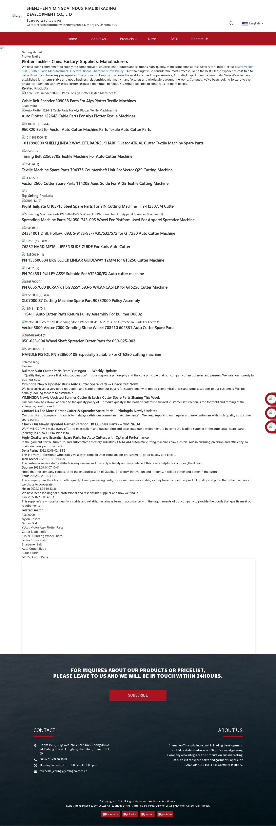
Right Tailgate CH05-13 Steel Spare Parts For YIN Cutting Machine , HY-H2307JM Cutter (98, 206)
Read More (29, 106)
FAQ (174, 39)
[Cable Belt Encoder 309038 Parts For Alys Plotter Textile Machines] (70, 93)
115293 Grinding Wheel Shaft (42, 536)
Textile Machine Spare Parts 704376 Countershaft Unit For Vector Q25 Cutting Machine (97, 169)
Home (72, 39)
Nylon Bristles (31, 519)
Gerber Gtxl (29, 523)
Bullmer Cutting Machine (170, 805)
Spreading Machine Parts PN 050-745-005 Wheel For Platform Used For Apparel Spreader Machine (108, 219)
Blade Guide (30, 553)
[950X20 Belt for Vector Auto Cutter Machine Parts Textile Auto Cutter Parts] (35, 123)
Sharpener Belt (32, 544)
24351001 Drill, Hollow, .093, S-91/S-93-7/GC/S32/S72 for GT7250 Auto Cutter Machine (98, 233)
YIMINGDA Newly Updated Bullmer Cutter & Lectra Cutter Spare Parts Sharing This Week (91, 397)
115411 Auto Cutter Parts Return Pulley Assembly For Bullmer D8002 (82, 314)
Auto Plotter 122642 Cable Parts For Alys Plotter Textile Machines (78, 115)
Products (127, 39)
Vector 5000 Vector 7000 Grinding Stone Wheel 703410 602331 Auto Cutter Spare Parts (98, 327)
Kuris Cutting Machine (79, 805)
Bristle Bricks (123, 805)
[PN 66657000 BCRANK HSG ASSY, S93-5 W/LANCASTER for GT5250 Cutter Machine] (32, 281)
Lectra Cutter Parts (34, 540)
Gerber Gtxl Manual (197, 805)
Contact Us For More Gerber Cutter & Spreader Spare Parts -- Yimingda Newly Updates (89, 411)
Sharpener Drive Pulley (108, 71)
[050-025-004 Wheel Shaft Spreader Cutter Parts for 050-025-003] (34, 335)
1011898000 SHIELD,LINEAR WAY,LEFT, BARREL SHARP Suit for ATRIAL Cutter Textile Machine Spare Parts (112, 143)
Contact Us (199, 39)
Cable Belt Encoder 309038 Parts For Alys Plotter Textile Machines (79, 100)
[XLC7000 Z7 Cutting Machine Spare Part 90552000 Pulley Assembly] (35, 295)
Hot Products (156, 801)
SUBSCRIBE (138, 695)
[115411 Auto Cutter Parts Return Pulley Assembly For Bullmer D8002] (34, 308)
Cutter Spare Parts (143, 805)
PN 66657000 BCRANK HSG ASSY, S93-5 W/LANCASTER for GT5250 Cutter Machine (94, 287)
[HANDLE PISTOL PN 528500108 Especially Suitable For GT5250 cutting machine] (33, 348)
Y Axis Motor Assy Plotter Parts (42, 527)
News (152, 39)
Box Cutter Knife (103, 805)
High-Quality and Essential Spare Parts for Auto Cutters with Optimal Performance (85, 437)
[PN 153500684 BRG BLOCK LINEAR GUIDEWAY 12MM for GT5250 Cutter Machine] (33, 254)
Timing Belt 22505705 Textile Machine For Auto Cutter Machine (77, 156)
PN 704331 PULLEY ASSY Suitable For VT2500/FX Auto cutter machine (83, 273)
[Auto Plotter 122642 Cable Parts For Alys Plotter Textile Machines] (69, 110)
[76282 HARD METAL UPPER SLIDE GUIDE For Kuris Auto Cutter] (34, 241)
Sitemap (171, 801)
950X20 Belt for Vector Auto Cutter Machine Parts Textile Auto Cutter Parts (86, 129)
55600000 (28, 515)
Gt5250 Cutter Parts (35, 557)
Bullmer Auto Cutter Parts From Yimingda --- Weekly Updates (69, 371)
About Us (98, 39)
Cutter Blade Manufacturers (49, 71)
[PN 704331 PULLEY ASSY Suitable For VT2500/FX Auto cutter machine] (30, 268)
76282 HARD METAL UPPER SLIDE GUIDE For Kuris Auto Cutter (76, 246)
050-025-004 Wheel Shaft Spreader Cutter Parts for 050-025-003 (78, 340)
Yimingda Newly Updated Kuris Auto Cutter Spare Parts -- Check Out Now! (80, 384)
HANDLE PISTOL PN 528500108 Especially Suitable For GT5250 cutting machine (91, 354)
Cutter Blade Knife (34, 532)
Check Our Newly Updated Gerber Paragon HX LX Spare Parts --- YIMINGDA (81, 424)
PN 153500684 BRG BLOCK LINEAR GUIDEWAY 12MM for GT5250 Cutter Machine (93, 260)
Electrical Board (80, 71)
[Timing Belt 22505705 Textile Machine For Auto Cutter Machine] (31, 150)
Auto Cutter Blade (34, 548)
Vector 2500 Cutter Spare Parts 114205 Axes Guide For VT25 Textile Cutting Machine (95, 183)
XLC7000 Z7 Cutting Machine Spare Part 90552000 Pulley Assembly (81, 300)
